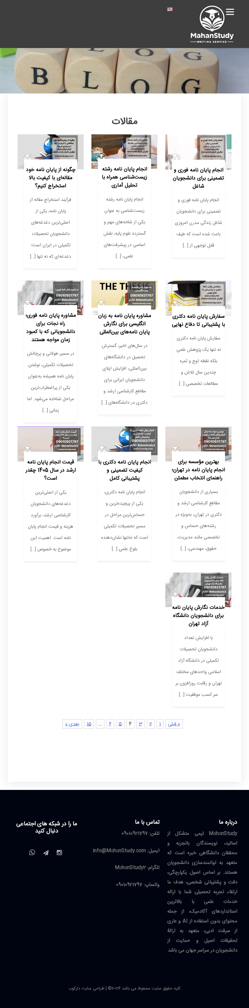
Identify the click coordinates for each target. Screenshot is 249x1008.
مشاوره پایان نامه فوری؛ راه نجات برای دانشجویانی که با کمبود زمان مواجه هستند (51, 327)
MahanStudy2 (130, 868)
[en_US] (169, 9)
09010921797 (135, 834)
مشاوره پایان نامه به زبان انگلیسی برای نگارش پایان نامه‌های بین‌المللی (124, 324)
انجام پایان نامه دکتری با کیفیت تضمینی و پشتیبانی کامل (124, 470)
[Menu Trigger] (230, 11)
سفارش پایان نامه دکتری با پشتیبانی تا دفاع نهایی (198, 320)
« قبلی (174, 724)
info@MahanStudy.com (119, 851)
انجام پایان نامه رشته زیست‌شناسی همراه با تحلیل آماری (124, 177)
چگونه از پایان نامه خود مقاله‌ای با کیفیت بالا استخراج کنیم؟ (51, 178)
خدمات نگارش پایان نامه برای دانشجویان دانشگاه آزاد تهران (198, 615)
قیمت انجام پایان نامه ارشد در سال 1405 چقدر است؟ (51, 470)
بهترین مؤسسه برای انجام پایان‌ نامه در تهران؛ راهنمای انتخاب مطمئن (198, 470)
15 (89, 724)
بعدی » (72, 724)
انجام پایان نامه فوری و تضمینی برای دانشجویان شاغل (198, 178)
